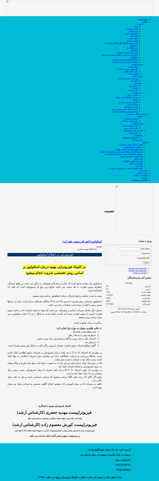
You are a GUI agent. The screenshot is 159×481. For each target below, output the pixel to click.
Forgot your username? (137, 271)
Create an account (140, 273)
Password (146, 253)
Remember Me (144, 258)
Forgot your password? (137, 268)
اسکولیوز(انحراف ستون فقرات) (82, 241)
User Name (145, 249)
